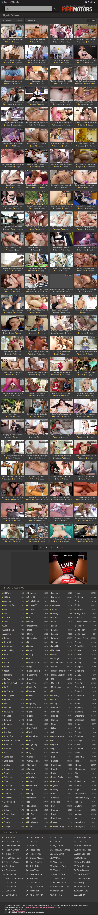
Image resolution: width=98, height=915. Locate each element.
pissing (54, 789)
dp (28, 642)
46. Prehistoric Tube (83, 837)
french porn (33, 736)
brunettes (66, 42)
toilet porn (80, 781)
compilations (9, 814)
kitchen (54, 618)
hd (28, 802)
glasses (31, 773)
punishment (56, 818)
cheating (7, 785)
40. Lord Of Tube (57, 874)
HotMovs (20, 88)
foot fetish (32, 728)
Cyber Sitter (34, 907)
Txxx (45, 67)
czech (30, 618)
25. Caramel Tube (34, 874)
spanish (79, 691)
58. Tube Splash (81, 887)
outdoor (54, 753)
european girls (34, 663)
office (66, 479)
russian (66, 396)
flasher (30, 720)
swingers (79, 740)
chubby (17, 396)
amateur (9, 208)
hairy (58, 83)
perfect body (57, 777)
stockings (79, 720)
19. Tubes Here (33, 850)
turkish (78, 802)
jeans (54, 609)
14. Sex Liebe (8, 891)
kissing (54, 613)
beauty (6, 671)
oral (53, 740)
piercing (55, 781)
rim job (79, 609)
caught (6, 773)
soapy (78, 675)
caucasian (8, 769)
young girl (80, 826)
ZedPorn (44, 88)
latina (90, 479)
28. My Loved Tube (34, 887)
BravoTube (19, 67)
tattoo (78, 744)
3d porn (7, 593)
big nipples (8, 695)
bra (5, 728)
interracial (90, 63)
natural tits (90, 500)
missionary (56, 687)
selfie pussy (80, 634)
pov (94, 83)
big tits (81, 63)
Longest (31, 20)
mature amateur (58, 671)
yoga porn (80, 822)
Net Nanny (44, 907)
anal (33, 146)
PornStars (91, 20)
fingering (90, 396)
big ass (6, 679)
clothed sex (9, 802)
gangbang (32, 744)
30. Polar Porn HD (34, 895)
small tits (79, 671)
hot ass (30, 814)
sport (77, 703)
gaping (30, 749)
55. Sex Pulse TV (82, 874)
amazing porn (9, 605)
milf (22, 479)
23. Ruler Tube (33, 866)
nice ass (55, 712)
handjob (66, 208)
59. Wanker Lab (81, 891)
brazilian (7, 732)
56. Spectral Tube (82, 878)
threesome (80, 769)
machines (55, 650)
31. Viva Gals (56, 837)
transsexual (80, 794)
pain (53, 757)
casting (6, 765)
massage (55, 658)
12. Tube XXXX (9, 882)
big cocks (67, 146)
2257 (28, 907)
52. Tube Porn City (82, 862)
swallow (79, 736)
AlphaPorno (19, 46)
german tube (33, 761)
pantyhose (56, 765)
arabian (6, 618)
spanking (79, 695)
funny (30, 740)
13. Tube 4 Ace (9, 887)
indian (30, 826)
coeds (90, 104)
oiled (53, 732)
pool (53, 794)
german (31, 757)
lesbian (65, 83)
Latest (19, 20)
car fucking (9, 761)
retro (77, 601)
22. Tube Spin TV (34, 862)
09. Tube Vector (9, 870)
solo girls (79, 683)
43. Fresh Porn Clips (59, 887)
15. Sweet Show (9, 895)
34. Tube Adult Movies (60, 850)
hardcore (31, 798)
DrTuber (69, 108)
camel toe (8, 757)
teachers (79, 749)
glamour (31, 769)
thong (78, 765)
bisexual (7, 708)
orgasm (54, 744)
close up (7, 798)
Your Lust (68, 88)
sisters (78, 658)
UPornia (69, 67)
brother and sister (11, 740)
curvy (30, 613)
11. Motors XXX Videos (12, 878)
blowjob (57, 42)
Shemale (15, 2)
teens (78, 761)
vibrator (78, 810)
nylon (68, 125)
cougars (7, 818)
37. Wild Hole (56, 862)
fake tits (31, 683)
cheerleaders (18, 229)
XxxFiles (93, 88)
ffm (29, 699)
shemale (79, 642)
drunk (30, 650)
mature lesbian (58, 675)
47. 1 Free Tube (81, 842)
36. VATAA (55, 858)
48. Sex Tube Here (82, 846)
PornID (45, 46)
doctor (30, 634)
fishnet (30, 712)
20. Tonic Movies (33, 854)
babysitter (57, 146)
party (53, 773)
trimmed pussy (82, 798)
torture (78, 785)
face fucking (33, 671)
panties (54, 761)
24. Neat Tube (32, 870)
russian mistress (83, 622)
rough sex (80, 613)
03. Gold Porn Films (11, 846)
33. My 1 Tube (56, 846)
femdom (31, 691)
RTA (20, 909)
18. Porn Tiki (32, 846)
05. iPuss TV (8, 854)
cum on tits (90, 146)
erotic (30, 658)
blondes (9, 83)
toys (77, 789)
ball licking (8, 650)
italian (34, 42)
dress (30, 646)
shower (78, 654)
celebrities (8, 777)
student (78, 732)
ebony (41, 416)
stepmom (79, 716)
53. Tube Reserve (82, 866)
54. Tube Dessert (81, 870)
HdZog (93, 46)
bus (5, 753)
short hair (79, 646)
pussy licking (57, 826)
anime (6, 613)
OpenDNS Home (54, 907)
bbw (5, 658)
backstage (8, 646)
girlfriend (31, 765)
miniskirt (55, 683)
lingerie (18, 437)
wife (77, 818)
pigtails (41, 42)
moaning (55, 695)
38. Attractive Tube (58, 866)
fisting (82, 479)
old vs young (57, 736)
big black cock (10, 683)
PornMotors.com (19, 911)
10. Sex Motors (9, 874)
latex (53, 622)
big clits (7, 687)
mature (17, 416)
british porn (8, 736)
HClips (93, 67)
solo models (80, 687)
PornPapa (44, 108)
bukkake (33, 354)
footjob (30, 732)
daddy (30, 622)
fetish (42, 208)
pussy (54, 822)
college (7, 810)
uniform (78, 806)
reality (78, 593)
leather (54, 630)
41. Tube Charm (57, 878)
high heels (32, 806)
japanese (55, 605)
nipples (54, 716)
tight (77, 773)
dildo (29, 630)
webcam (79, 814)
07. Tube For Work (10, 862)
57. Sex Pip (79, 882)
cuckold (31, 292)
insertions (55, 593)
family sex (32, 687)
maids (54, 654)
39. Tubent (55, 870)
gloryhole (31, 777)
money (54, 703)
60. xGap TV (80, 895)
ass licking (8, 630)
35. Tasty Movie (57, 854)
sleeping (79, 667)
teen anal (79, 757)
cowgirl (90, 125)
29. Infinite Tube (33, 891)
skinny (78, 663)
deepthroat (18, 104)
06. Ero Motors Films (11, 858)
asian (34, 83)
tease (78, 753)
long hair (17, 83)
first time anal (34, 708)
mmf (53, 691)
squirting (79, 708)
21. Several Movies (35, 858)
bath (5, 654)
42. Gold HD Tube (58, 882)
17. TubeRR (31, 842)
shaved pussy (90, 167)
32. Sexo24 (55, 842)
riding (78, 605)
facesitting (32, 675)
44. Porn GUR (56, 891)
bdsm (9, 146)
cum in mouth (33, 601)
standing (79, 712)
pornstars (55, 802)
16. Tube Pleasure (34, 837)
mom (53, 699)
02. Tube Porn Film (11, 842)
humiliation (32, 822)
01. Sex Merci (8, 837)
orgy (53, 749)
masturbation (17, 125)
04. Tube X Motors (10, 850)
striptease (79, 728)
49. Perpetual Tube (82, 850)
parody (54, 769)
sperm (78, 699)
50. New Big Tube (82, 854)
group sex (32, 785)
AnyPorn (93, 25)
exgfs (29, 667)
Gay (5, 2)
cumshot (16, 42)
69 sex (6, 597)
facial (91, 333)
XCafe (69, 46)
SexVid (20, 108)
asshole (65, 187)
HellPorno (20, 25)
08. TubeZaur (8, 866)
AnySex (69, 25)
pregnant (55, 810)
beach (6, 667)
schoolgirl (79, 626)
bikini (6, 703)
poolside (55, 798)
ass (5, 626)
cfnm (9, 42)
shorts (78, 650)
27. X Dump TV (33, 882)
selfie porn (80, 630)
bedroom (7, 675)
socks (78, 679)
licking (54, 638)
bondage (89, 208)
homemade (32, 810)
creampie (58, 104)
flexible (31, 724)
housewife (32, 818)
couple (18, 167)
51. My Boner (80, 858)
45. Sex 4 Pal (56, 895)
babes (57, 63)
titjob (77, 777)
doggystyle (18, 63)
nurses (54, 720)
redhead (79, 597)
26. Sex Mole (32, 878)
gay (29, 753)
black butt (7, 479)
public (54, 814)
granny (30, 781)
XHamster (44, 25)
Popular (7, 20)
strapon (78, 724)
